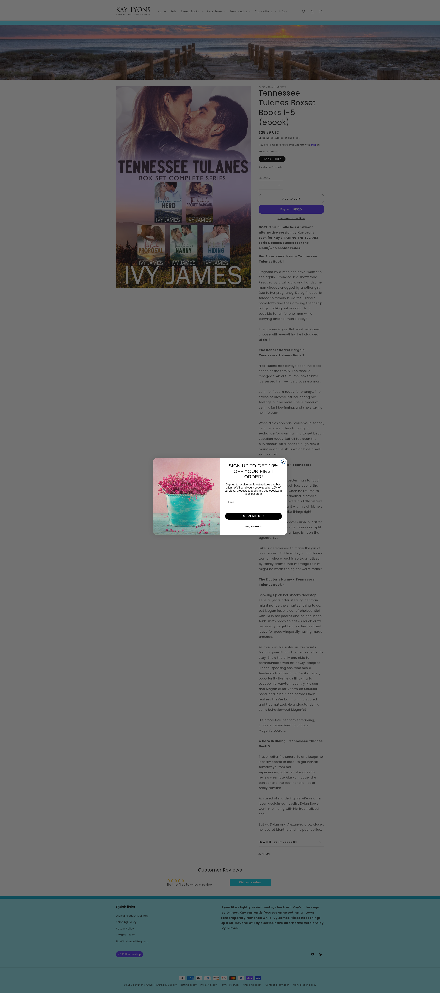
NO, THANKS (253, 526)
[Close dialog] (283, 462)
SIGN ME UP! (253, 516)
